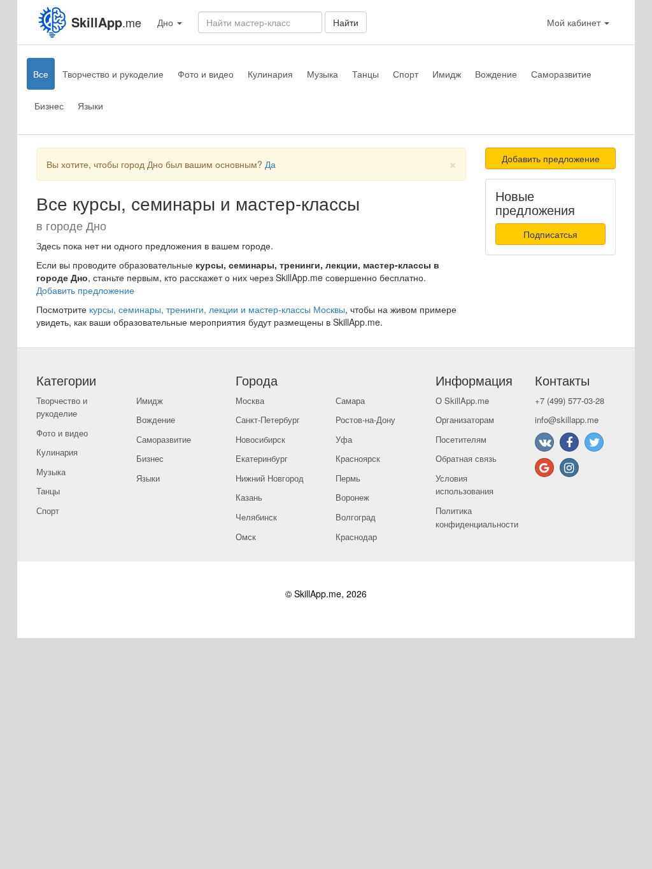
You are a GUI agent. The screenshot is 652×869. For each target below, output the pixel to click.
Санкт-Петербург (268, 420)
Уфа (344, 439)
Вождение (496, 73)
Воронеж (352, 497)
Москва (250, 400)
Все (40, 73)
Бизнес (49, 105)
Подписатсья (550, 234)
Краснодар (356, 537)
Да (270, 164)
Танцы (365, 73)
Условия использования (464, 484)
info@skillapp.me (567, 420)
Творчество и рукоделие (113, 73)
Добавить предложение (85, 290)
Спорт (405, 73)
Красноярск (358, 458)
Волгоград (356, 517)
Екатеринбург (262, 458)
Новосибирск (260, 439)
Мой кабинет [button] (575, 22)
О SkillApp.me (462, 400)
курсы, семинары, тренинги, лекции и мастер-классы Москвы (217, 309)
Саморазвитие (561, 73)
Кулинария (270, 73)
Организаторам (465, 420)
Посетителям (461, 439)
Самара (350, 400)
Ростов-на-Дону (365, 420)
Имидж (446, 73)
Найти (345, 22)
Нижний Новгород (270, 478)
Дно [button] (166, 22)
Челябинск (256, 517)
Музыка (322, 73)
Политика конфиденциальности (477, 517)
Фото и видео (206, 73)
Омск (246, 537)
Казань (249, 497)
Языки (90, 105)
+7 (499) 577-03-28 (569, 400)
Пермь (348, 478)
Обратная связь (466, 458)
